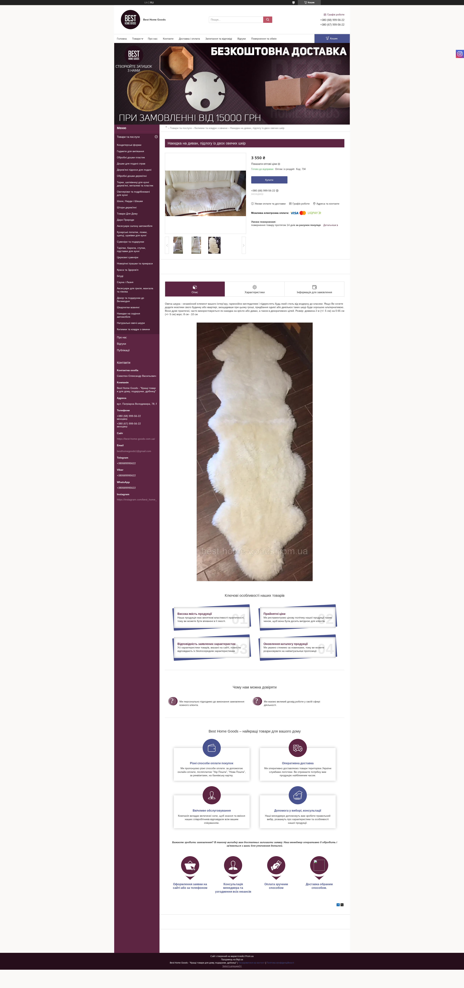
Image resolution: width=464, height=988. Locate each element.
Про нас (153, 38)
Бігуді (120, 276)
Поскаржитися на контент (251, 963)
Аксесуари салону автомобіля (134, 225)
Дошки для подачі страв (131, 163)
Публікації (123, 350)
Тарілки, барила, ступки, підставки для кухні (131, 249)
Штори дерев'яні (126, 207)
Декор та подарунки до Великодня (130, 299)
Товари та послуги (181, 128)
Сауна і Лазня (125, 282)
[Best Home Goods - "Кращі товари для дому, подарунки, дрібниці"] (130, 19)
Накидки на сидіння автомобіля (128, 315)
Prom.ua (249, 956)
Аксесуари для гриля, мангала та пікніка (135, 290)
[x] (342, 905)
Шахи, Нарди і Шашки (130, 201)
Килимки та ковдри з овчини (210, 128)
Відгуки (241, 38)
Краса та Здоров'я (127, 269)
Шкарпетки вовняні (128, 307)
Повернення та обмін (264, 38)
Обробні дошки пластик (131, 157)
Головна (122, 38)
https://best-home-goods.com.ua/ (136, 438)
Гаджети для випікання (130, 151)
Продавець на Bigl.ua (232, 959)
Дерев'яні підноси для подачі (134, 169)
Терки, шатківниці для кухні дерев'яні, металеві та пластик (135, 184)
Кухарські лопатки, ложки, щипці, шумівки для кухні (132, 234)
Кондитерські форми (129, 144)
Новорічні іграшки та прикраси (135, 263)
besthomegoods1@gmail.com (134, 451)
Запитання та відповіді (218, 38)
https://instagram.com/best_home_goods (140, 499)
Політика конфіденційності (280, 963)
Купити (269, 179)
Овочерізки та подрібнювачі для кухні (133, 193)
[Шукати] (267, 19)
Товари (136, 38)
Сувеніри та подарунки (130, 241)
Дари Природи (125, 219)
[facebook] (338, 905)
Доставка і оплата (189, 38)
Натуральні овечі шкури (131, 322)
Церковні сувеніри (127, 257)
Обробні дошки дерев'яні (132, 175)
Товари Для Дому (127, 213)
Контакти (168, 38)
